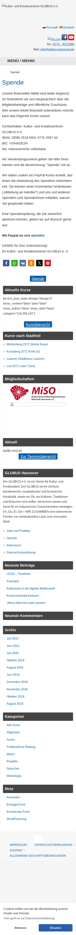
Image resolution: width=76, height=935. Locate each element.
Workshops (14, 775)
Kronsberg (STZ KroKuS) (23, 351)
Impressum (14, 545)
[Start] (4, 72)
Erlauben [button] (55, 927)
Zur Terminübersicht (38, 456)
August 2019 (15, 667)
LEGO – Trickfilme (18, 573)
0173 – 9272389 (63, 44)
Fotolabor (13, 581)
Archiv (11, 739)
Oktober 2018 (15, 696)
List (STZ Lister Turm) (21, 366)
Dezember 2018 (17, 681)
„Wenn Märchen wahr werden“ (26, 602)
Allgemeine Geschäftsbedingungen (38, 855)
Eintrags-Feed (16, 804)
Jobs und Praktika (18, 530)
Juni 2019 (13, 674)
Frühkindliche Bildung (21, 746)
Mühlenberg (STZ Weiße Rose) (27, 344)
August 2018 (15, 703)
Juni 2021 (13, 645)
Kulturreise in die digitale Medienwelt (31, 588)
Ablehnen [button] (20, 927)
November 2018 (17, 689)
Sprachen (13, 768)
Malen (11, 754)
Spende (38, 279)
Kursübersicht (38, 324)
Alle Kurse (13, 725)
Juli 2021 (13, 638)
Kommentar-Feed (18, 811)
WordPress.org (16, 819)
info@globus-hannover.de (57, 49)
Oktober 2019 (15, 660)
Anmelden (13, 797)
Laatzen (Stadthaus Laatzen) (25, 358)
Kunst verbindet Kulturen (23, 595)
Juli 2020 (13, 653)
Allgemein (13, 732)
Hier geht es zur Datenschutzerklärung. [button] (29, 918)
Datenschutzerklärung (21, 552)
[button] (6, 263)
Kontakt (16, 850)
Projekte (12, 761)
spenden (38, 235)
